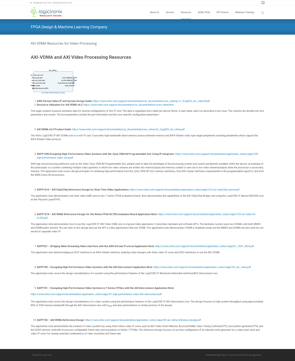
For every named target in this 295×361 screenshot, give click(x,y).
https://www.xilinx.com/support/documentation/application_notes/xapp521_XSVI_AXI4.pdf (204, 246)
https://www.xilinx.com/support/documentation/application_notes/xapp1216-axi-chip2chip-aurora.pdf (185, 189)
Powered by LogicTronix (216, 355)
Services (170, 12)
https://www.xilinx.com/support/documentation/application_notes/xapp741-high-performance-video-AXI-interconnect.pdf (96, 294)
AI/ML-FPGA (204, 12)
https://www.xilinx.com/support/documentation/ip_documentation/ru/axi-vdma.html (128, 104)
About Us (154, 12)
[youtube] (263, 3)
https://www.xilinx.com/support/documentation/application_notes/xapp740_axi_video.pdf (202, 267)
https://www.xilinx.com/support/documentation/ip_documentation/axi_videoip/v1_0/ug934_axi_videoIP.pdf (151, 101)
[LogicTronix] (44, 12)
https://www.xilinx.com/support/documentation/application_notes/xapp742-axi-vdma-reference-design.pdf (143, 320)
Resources (186, 12)
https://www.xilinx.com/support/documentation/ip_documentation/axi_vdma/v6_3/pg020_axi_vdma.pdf (128, 129)
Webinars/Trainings (244, 12)
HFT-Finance (222, 12)
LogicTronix (256, 355)
